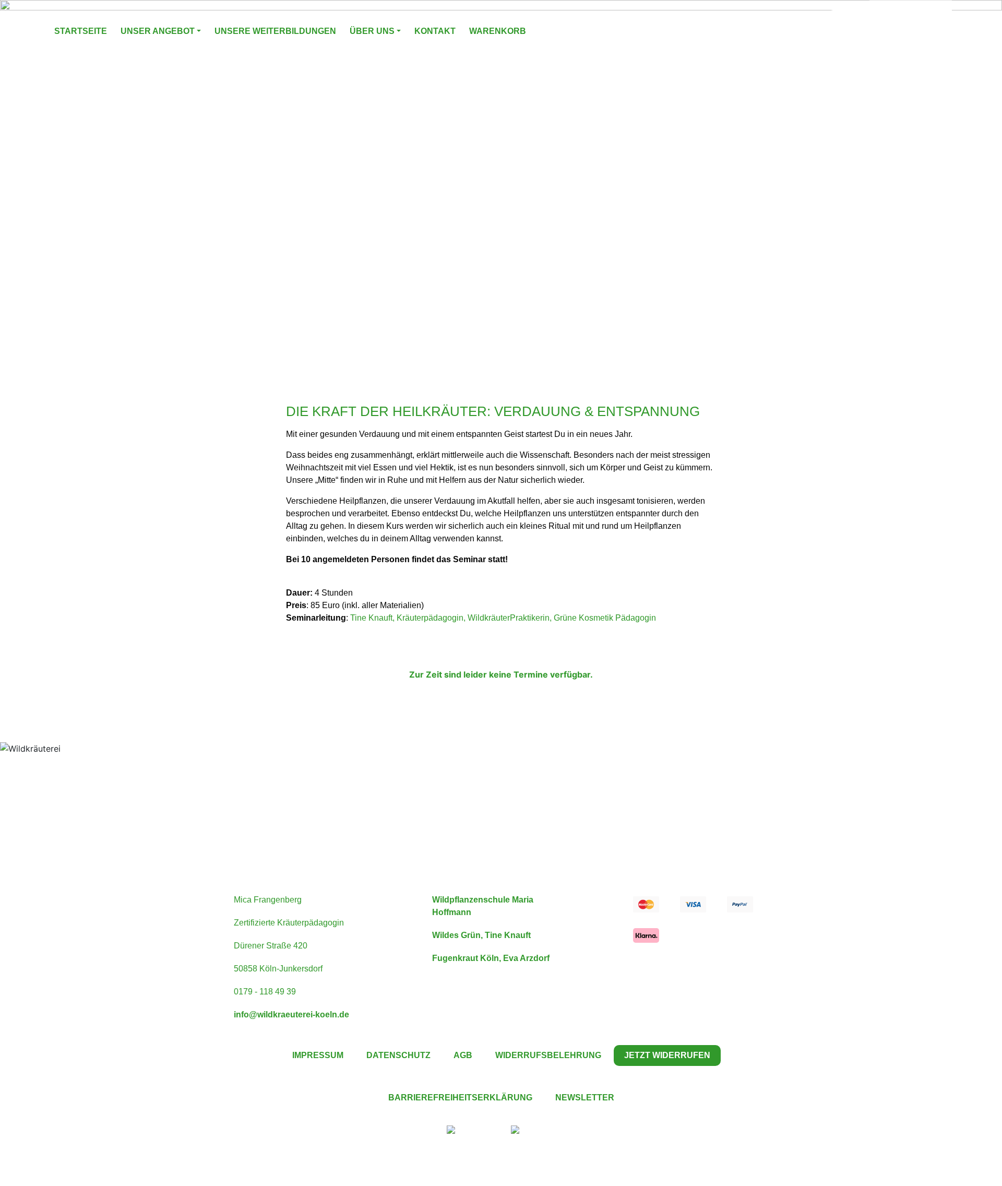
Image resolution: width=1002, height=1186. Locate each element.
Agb (463, 1055)
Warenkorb (497, 31)
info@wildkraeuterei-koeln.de (291, 1014)
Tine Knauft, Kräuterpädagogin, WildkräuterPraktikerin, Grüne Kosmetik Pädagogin (503, 617)
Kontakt (435, 31)
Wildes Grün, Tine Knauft (481, 935)
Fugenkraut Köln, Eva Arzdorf (491, 958)
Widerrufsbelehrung (548, 1055)
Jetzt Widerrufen (667, 1055)
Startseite (80, 31)
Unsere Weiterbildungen (275, 31)
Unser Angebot (158, 31)
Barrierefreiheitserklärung (460, 1097)
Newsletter (584, 1097)
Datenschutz (398, 1055)
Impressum (317, 1055)
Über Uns (372, 31)
